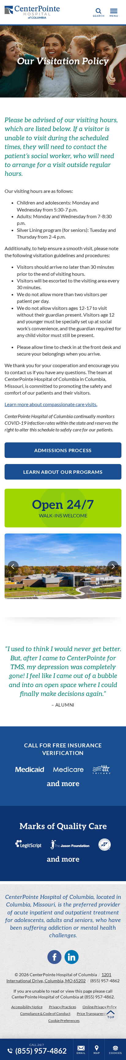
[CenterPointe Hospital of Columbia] (32, 12)
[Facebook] (54, 957)
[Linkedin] (71, 957)
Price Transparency (92, 1013)
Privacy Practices (62, 1007)
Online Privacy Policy (100, 1007)
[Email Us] (81, 1049)
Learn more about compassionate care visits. (51, 404)
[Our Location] (96, 1049)
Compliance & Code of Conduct (45, 1013)
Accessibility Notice (27, 1007)
